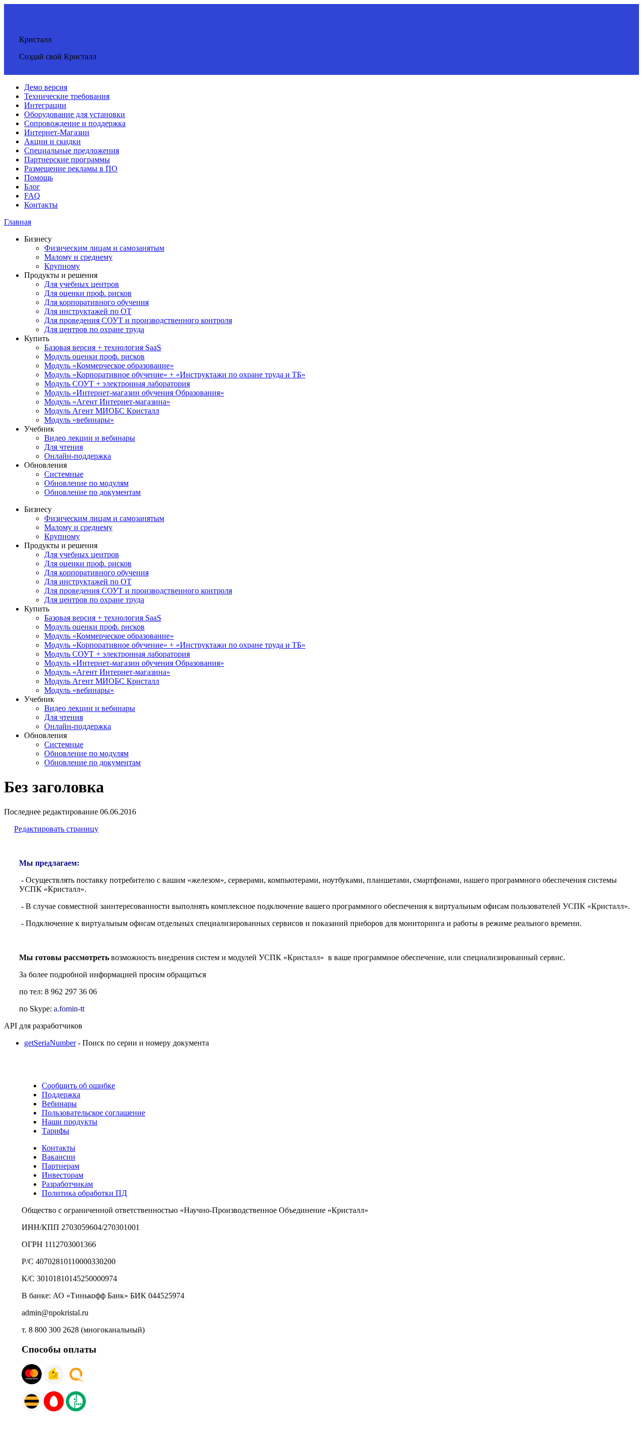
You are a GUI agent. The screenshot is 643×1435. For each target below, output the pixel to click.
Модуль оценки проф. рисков (94, 356)
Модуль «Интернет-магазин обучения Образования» (134, 392)
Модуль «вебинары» (79, 420)
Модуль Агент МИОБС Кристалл (101, 410)
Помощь (38, 177)
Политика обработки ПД (84, 1193)
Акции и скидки (52, 141)
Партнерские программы (67, 159)
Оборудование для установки (74, 114)
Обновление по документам (92, 492)
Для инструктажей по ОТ (88, 311)
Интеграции (45, 105)
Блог (32, 186)
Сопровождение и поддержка (75, 123)
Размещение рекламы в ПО (71, 168)
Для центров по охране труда (94, 329)
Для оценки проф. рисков (88, 293)
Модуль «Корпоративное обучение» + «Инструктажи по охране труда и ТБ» (174, 374)
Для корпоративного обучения (96, 302)
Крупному (62, 266)
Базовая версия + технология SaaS (102, 347)
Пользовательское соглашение (93, 1112)
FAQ (32, 195)
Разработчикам (67, 1184)
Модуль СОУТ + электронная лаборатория (117, 383)
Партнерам (60, 1166)
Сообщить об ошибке (78, 1085)
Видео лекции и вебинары (89, 438)
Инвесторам (62, 1175)
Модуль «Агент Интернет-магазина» (107, 401)
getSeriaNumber (50, 1043)
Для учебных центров (81, 284)
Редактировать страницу (56, 829)
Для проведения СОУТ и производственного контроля (138, 320)
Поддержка (61, 1094)
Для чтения (63, 447)
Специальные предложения (71, 150)
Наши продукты (69, 1121)
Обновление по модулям (86, 483)
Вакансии (58, 1157)
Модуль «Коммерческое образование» (109, 365)
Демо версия (45, 87)
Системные (63, 474)
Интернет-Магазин (56, 132)
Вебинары (59, 1103)
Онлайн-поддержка (77, 456)
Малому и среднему (78, 257)
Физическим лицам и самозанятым (104, 248)
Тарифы (55, 1130)
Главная (17, 222)
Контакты (41, 204)
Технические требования (67, 96)
